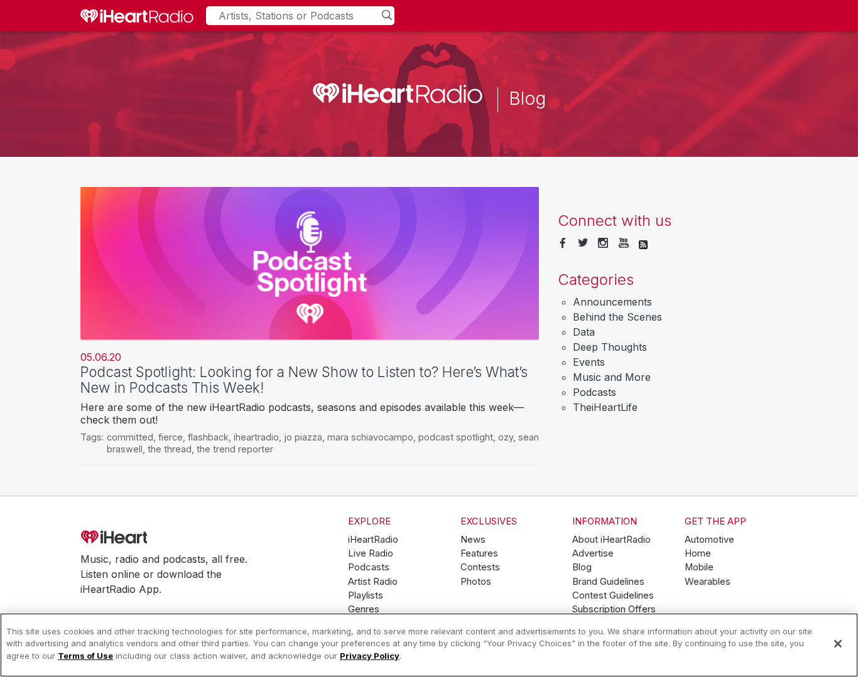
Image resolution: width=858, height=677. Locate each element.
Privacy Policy (369, 656)
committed (130, 437)
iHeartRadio (149, 537)
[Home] (136, 15)
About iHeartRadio (611, 539)
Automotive (709, 539)
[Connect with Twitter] (583, 243)
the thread (170, 449)
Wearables (707, 581)
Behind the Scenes (617, 317)
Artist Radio (373, 581)
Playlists (365, 595)
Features (479, 553)
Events (589, 362)
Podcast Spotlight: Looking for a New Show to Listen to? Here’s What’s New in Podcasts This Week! (304, 379)
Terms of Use (85, 656)
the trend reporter (235, 449)
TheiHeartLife (605, 407)
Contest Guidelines (613, 595)
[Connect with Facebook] (563, 243)
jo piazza (303, 437)
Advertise (593, 553)
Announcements (612, 302)
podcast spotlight (455, 437)
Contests (480, 567)
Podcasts (594, 392)
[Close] (838, 644)
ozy (505, 437)
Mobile (699, 567)
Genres (363, 609)
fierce (170, 437)
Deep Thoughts (610, 347)
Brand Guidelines (608, 581)
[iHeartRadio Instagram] (603, 243)
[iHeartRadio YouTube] (624, 243)
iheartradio (256, 437)
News (473, 539)
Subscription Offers (614, 609)
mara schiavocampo (370, 437)
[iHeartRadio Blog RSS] (643, 243)
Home (698, 553)
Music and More (612, 377)
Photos (475, 581)
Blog (582, 567)
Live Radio (370, 553)
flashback (208, 437)
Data (584, 332)
